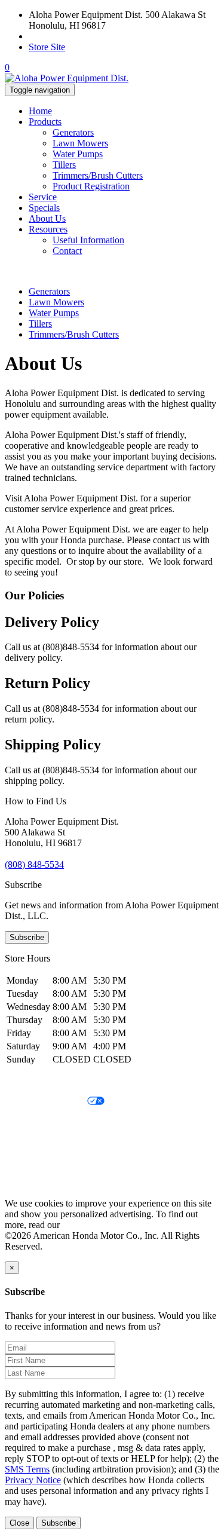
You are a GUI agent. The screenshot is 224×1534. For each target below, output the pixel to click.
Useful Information (88, 240)
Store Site (47, 47)
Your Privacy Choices (46, 1102)
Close (19, 1522)
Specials (44, 208)
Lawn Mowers (80, 143)
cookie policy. (88, 1225)
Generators (73, 132)
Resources (48, 229)
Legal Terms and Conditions (58, 1122)
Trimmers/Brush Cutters (98, 175)
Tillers (64, 165)
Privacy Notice (33, 1081)
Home (40, 111)
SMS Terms (27, 1142)
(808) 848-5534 (58, 36)
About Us (47, 218)
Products (45, 122)
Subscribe (27, 937)
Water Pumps (78, 154)
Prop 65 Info (29, 1163)
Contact (67, 251)
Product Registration (91, 186)
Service (43, 197)
